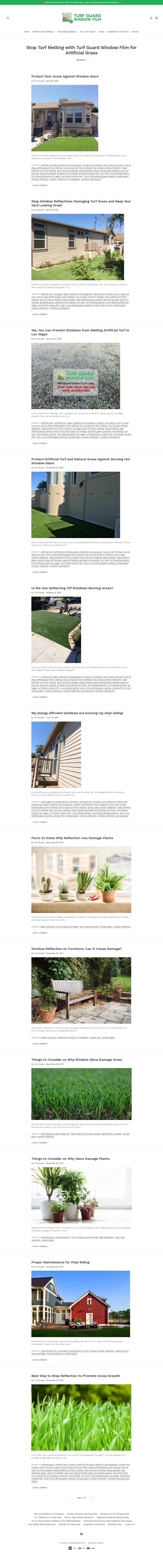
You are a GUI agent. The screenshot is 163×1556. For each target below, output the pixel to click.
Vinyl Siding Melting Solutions (42, 1524)
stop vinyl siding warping (100, 1473)
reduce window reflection (102, 1351)
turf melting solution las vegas (45, 176)
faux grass (58, 294)
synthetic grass (47, 302)
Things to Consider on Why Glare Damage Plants (70, 1159)
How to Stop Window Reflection (79, 1517)
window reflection (39, 179)
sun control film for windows (44, 1476)
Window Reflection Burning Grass (82, 1514)
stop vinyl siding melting (75, 1473)
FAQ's (101, 32)
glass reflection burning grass (67, 165)
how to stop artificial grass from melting (55, 297)
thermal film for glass (111, 1134)
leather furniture (48, 1037)
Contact (135, 32)
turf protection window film (99, 434)
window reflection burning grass (65, 179)
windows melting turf (91, 179)
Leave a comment (40, 185)
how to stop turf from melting (77, 168)
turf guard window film (88, 173)
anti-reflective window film (114, 802)
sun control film (120, 1473)
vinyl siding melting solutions (105, 813)
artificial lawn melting (65, 1464)
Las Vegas (77, 429)
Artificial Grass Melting (44, 31)
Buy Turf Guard (88, 31)
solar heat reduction (89, 927)
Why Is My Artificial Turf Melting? (49, 1514)
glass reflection (48, 927)
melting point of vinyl (79, 1351)
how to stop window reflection (106, 168)
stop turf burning (111, 300)
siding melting (85, 171)
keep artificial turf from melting (56, 429)
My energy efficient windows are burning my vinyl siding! (77, 713)
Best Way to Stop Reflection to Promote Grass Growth (75, 1376)
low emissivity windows (67, 927)
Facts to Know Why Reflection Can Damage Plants (72, 838)
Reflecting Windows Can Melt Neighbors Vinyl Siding (108, 1521)
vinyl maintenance (54, 1354)
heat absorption (62, 1237)
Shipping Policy (115, 1524)
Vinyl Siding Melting (68, 31)
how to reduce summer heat (84, 1237)
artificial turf (46, 165)
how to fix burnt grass (50, 1467)
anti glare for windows (89, 802)
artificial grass (47, 1134)
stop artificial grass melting (106, 171)
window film (59, 816)
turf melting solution (119, 173)
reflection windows (67, 1037)
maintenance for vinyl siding (54, 1351)
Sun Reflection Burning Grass (48, 1517)
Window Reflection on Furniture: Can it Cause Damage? (76, 949)
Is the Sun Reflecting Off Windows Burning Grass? (72, 588)
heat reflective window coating (85, 1134)
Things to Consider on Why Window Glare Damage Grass (76, 1060)
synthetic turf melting (67, 173)
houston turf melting (92, 165)
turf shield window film (72, 176)
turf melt (105, 173)
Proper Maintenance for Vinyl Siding (60, 1262)
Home (27, 32)
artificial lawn (47, 423)
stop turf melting (47, 173)
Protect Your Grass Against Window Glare (65, 76)
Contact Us (130, 1524)
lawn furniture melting (67, 171)
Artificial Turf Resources (69, 1524)
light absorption (106, 1237)
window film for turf (102, 305)
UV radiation (82, 1037)
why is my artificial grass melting (99, 176)
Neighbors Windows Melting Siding (113, 1517)
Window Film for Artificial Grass (114, 1514)
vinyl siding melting (70, 688)
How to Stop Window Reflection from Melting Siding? (56, 1521)
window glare (122, 176)
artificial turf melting (63, 552)
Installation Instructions (118, 32)
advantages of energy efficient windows (59, 802)
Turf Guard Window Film (76, 1543)
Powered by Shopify (95, 1543)
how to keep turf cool (113, 165)
